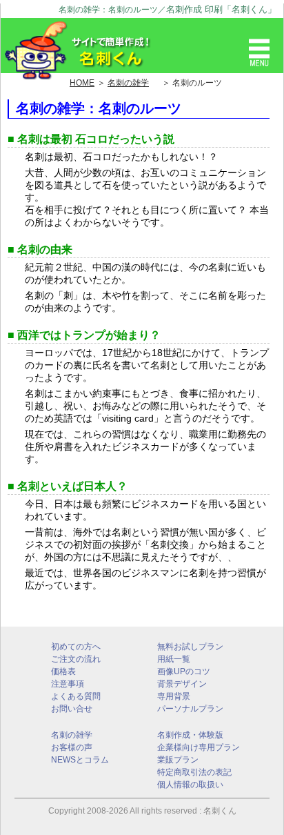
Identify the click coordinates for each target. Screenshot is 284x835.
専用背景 (173, 696)
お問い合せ (71, 709)
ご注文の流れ (76, 659)
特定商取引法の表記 (194, 772)
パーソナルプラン (190, 709)
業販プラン (178, 760)
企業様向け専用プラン (198, 747)
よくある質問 (76, 696)
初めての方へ (76, 646)
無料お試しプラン (190, 646)
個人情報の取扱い (190, 784)
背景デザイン (182, 684)
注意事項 (67, 684)
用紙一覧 (173, 659)
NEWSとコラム (80, 760)
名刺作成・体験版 (190, 735)
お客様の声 (71, 747)
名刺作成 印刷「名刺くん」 (221, 9)
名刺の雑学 (71, 735)
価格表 (63, 671)
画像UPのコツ (183, 671)
